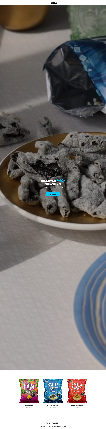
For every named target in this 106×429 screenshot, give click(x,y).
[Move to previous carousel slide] (16, 391)
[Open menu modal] (3, 2)
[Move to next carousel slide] (89, 391)
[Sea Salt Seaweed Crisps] (53, 391)
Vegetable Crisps (29, 405)
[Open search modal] (102, 2)
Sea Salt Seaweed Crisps (53, 405)
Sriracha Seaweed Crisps (77, 405)
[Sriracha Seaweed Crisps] (77, 391)
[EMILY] (53, 3)
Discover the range (53, 194)
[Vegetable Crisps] (29, 391)
